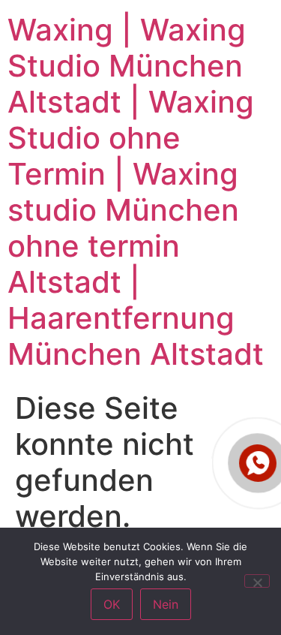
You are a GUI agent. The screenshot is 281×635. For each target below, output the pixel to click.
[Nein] (257, 581)
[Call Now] (258, 463)
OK (111, 604)
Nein (165, 604)
